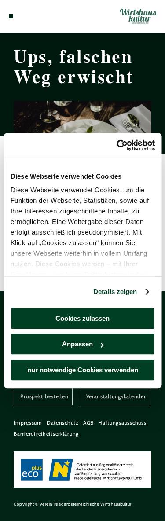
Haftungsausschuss (122, 422)
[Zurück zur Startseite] (138, 16)
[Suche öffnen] (38, 16)
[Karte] (24, 16)
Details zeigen (115, 291)
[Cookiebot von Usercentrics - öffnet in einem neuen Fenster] (117, 145)
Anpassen (77, 344)
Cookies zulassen (82, 318)
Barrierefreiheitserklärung (46, 433)
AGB (88, 422)
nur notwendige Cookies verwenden (82, 370)
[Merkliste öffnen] (31, 16)
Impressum (28, 422)
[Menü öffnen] (11, 16)
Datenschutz (63, 422)
